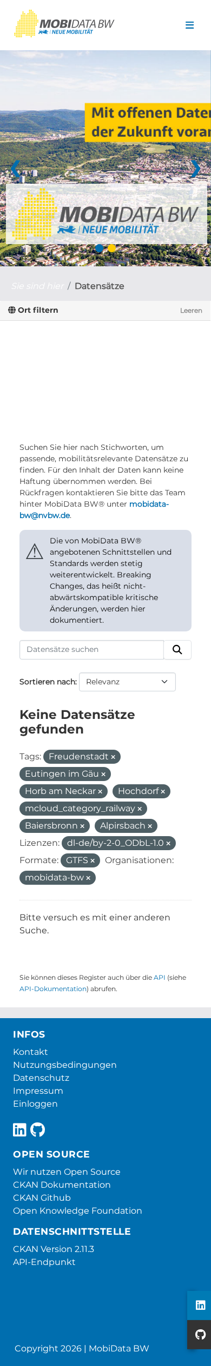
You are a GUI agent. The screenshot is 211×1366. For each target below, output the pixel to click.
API (160, 977)
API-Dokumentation (53, 989)
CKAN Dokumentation (62, 1185)
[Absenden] (177, 650)
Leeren (191, 310)
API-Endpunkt (44, 1262)
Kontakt (30, 1052)
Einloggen (35, 1104)
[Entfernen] (113, 757)
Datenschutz (41, 1078)
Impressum (38, 1091)
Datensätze (99, 286)
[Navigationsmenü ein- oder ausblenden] (189, 25)
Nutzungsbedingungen (65, 1065)
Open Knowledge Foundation (77, 1211)
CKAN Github (42, 1198)
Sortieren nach (47, 682)
